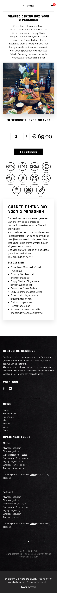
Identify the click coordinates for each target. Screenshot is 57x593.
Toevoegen (28, 152)
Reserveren (8, 417)
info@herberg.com (28, 556)
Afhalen (6, 424)
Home (6, 410)
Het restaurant (9, 413)
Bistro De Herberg (40, 398)
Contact (6, 430)
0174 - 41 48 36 (28, 551)
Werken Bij (8, 427)
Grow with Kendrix (38, 582)
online (33, 474)
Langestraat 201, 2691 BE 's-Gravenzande (28, 554)
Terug (29, 5)
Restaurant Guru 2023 (12, 398)
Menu (5, 420)
